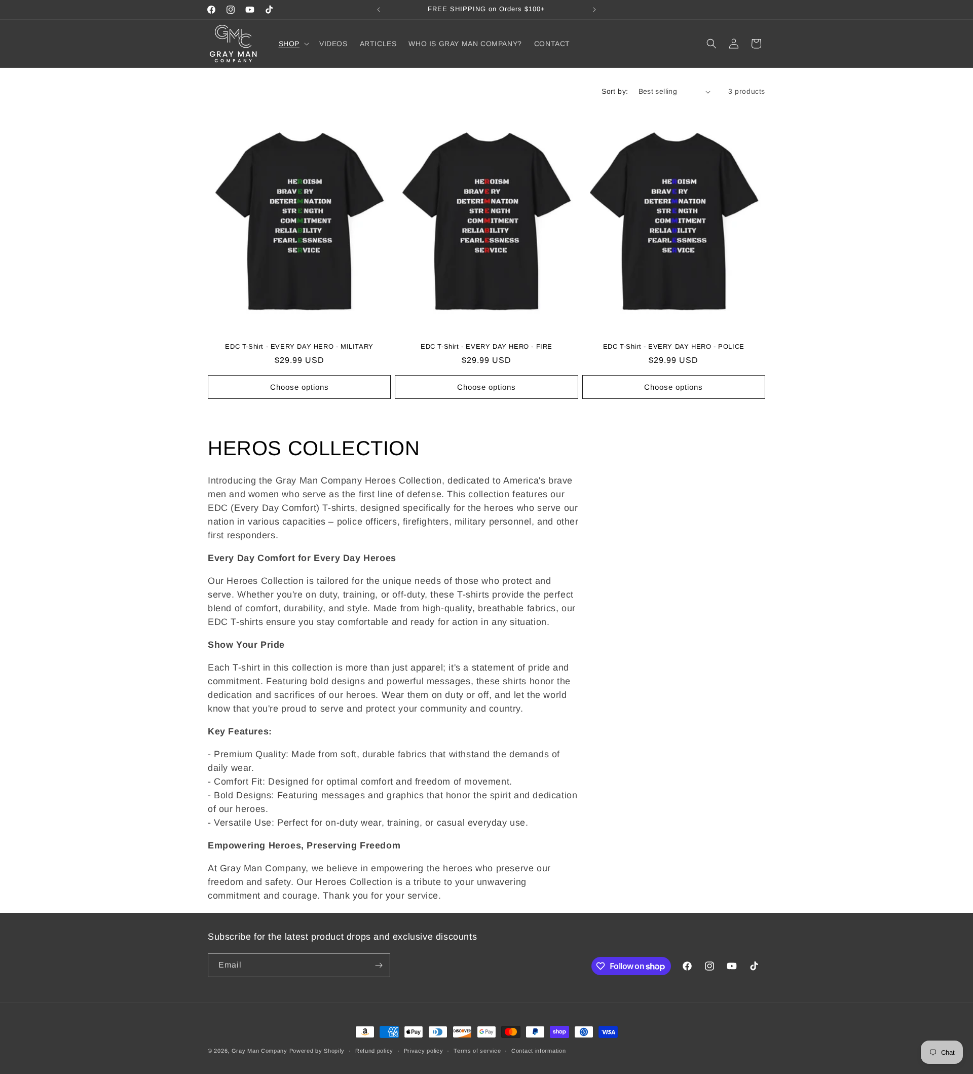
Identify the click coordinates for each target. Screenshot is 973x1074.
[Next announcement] (594, 9)
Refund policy (374, 1051)
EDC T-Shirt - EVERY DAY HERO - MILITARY (299, 346)
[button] (293, 43)
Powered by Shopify (317, 1051)
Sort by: (615, 91)
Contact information (538, 1051)
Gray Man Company (259, 1051)
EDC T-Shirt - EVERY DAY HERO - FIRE (486, 346)
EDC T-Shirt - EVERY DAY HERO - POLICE (673, 346)
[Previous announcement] (378, 9)
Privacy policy (423, 1051)
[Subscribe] (378, 965)
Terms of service (477, 1051)
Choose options (299, 387)
